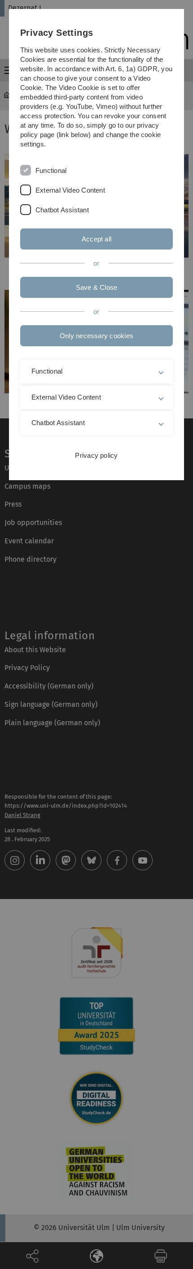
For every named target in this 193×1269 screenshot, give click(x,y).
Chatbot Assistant (62, 210)
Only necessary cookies (96, 336)
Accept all (96, 239)
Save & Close (97, 287)
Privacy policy (96, 455)
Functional (50, 170)
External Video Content (70, 190)
